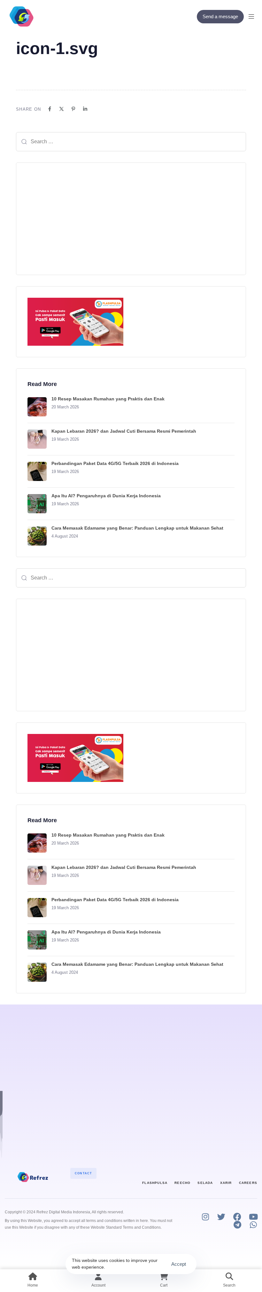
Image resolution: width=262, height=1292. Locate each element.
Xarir (226, 1183)
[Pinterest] (73, 108)
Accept (178, 1264)
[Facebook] (49, 108)
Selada (205, 1183)
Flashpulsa (154, 1183)
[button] (254, 16)
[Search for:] (131, 141)
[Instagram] (205, 1217)
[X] (61, 108)
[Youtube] (253, 1217)
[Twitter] (221, 1217)
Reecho (182, 1183)
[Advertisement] (131, 219)
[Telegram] (237, 1225)
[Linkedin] (85, 108)
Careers (248, 1183)
